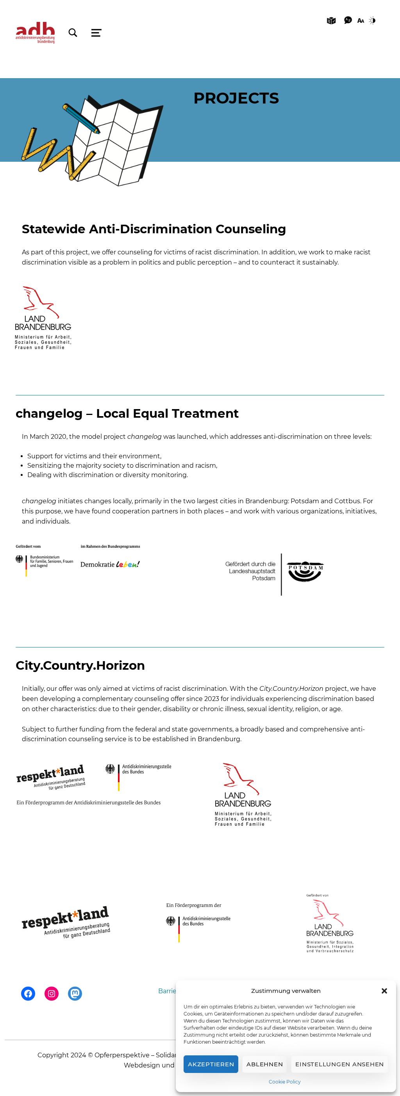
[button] (384, 991)
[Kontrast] (373, 19)
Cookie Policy (285, 1082)
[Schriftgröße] (361, 19)
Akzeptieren (211, 1064)
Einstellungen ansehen (339, 1064)
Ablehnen (264, 1064)
